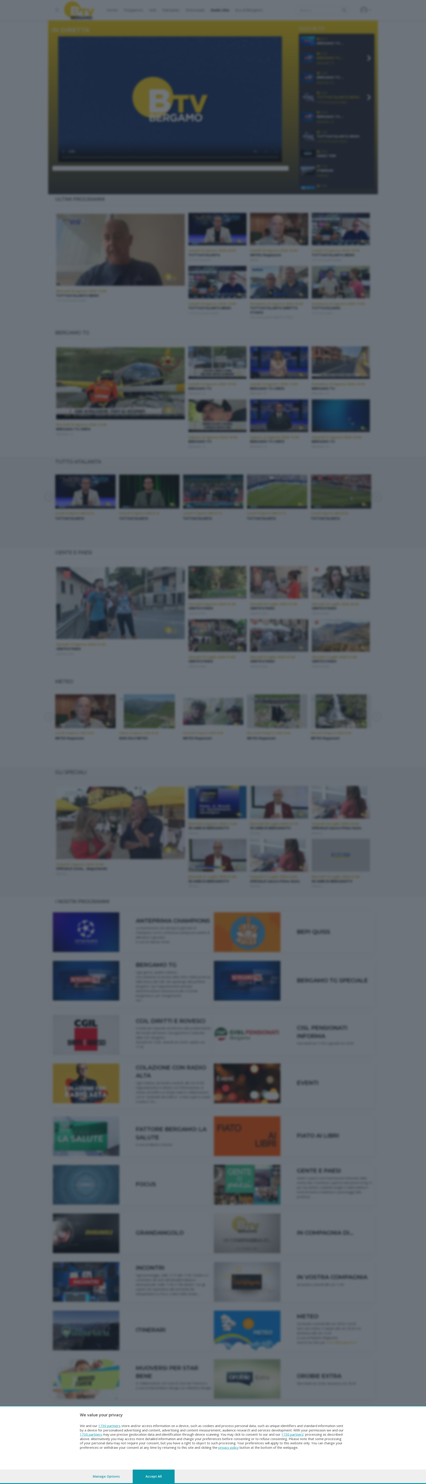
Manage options (106, 1476)
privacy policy (228, 1447)
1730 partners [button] (109, 1425)
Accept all (154, 1476)
